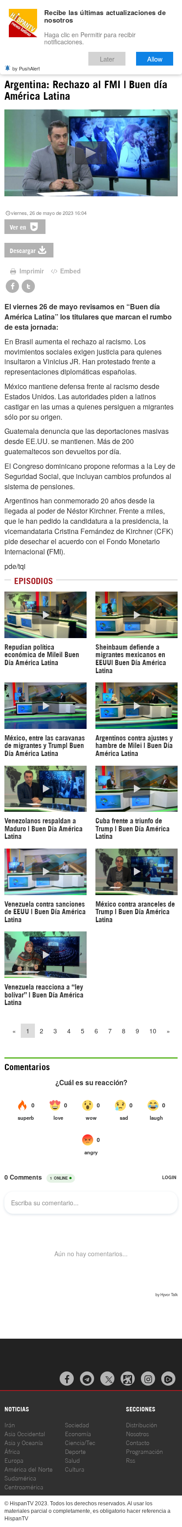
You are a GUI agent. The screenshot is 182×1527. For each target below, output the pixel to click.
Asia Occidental (24, 1433)
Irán (9, 1424)
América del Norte (28, 1468)
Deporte (75, 1451)
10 (152, 1030)
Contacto (137, 1442)
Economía (78, 1433)
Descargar (23, 250)
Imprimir (31, 270)
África (12, 1451)
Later (107, 58)
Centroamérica (23, 1486)
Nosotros (137, 1433)
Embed (69, 270)
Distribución (141, 1424)
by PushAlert (26, 68)
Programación (144, 1451)
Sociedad (77, 1424)
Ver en (19, 226)
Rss (130, 1459)
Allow (155, 58)
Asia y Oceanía (23, 1442)
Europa (13, 1459)
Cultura (74, 1468)
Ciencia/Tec (80, 1442)
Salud (72, 1459)
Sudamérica (20, 1477)
